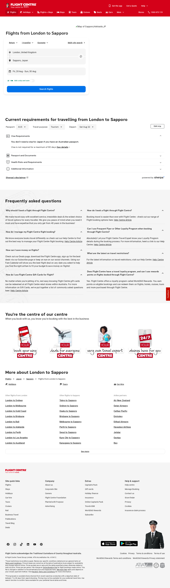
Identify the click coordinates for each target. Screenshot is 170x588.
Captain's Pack (91, 485)
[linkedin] (28, 544)
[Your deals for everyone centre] (65, 342)
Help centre (129, 485)
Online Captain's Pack (94, 502)
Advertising (50, 506)
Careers (48, 493)
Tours (74, 12)
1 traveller (26, 43)
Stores (141, 12)
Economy (41, 43)
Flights (13, 12)
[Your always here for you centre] (145, 342)
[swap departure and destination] (81, 56)
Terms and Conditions (13, 563)
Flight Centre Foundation (55, 498)
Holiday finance (91, 493)
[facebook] (8, 544)
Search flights (46, 89)
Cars (111, 12)
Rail (6, 510)
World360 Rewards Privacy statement (149, 558)
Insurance (89, 498)
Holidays (27, 12)
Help (143, 6)
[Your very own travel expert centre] (105, 342)
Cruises (86, 12)
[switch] (32, 81)
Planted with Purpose (54, 502)
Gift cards (89, 489)
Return (12, 43)
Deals (99, 12)
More (119, 12)
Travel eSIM (90, 506)
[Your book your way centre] (25, 342)
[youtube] (34, 544)
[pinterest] (41, 544)
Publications (10, 519)
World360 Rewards (93, 510)
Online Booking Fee (50, 567)
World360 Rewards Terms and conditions (113, 558)
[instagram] (15, 544)
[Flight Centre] (16, 471)
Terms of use (159, 553)
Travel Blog (10, 523)
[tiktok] (21, 544)
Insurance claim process (135, 510)
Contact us (129, 493)
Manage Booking (132, 489)
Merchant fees (62, 570)
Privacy (128, 502)
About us (49, 485)
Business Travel (11, 515)
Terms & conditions (144, 553)
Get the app (117, 6)
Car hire (8, 498)
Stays (62, 12)
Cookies (128, 506)
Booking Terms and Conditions (43, 572)
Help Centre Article (73, 241)
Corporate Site (51, 489)
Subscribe (89, 515)
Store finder (130, 498)
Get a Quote (131, 6)
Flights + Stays (46, 12)
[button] (85, 451)
